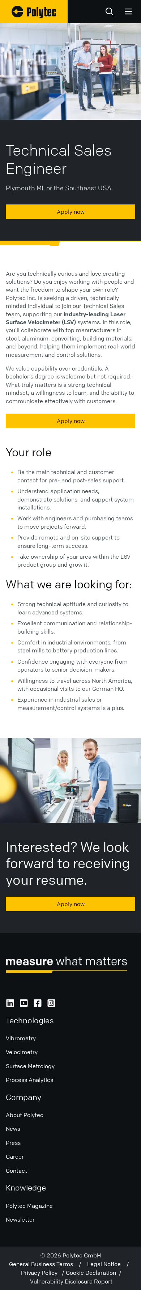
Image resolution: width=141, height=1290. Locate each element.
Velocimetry (22, 1052)
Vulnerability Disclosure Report (71, 1281)
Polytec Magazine (29, 1205)
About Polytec (24, 1114)
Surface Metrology (30, 1066)
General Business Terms (44, 1264)
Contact (16, 1170)
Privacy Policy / (43, 1272)
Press (13, 1142)
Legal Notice (107, 1264)
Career (15, 1156)
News (13, 1128)
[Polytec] (34, 11)
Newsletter (20, 1219)
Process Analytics (29, 1079)
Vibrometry (21, 1038)
